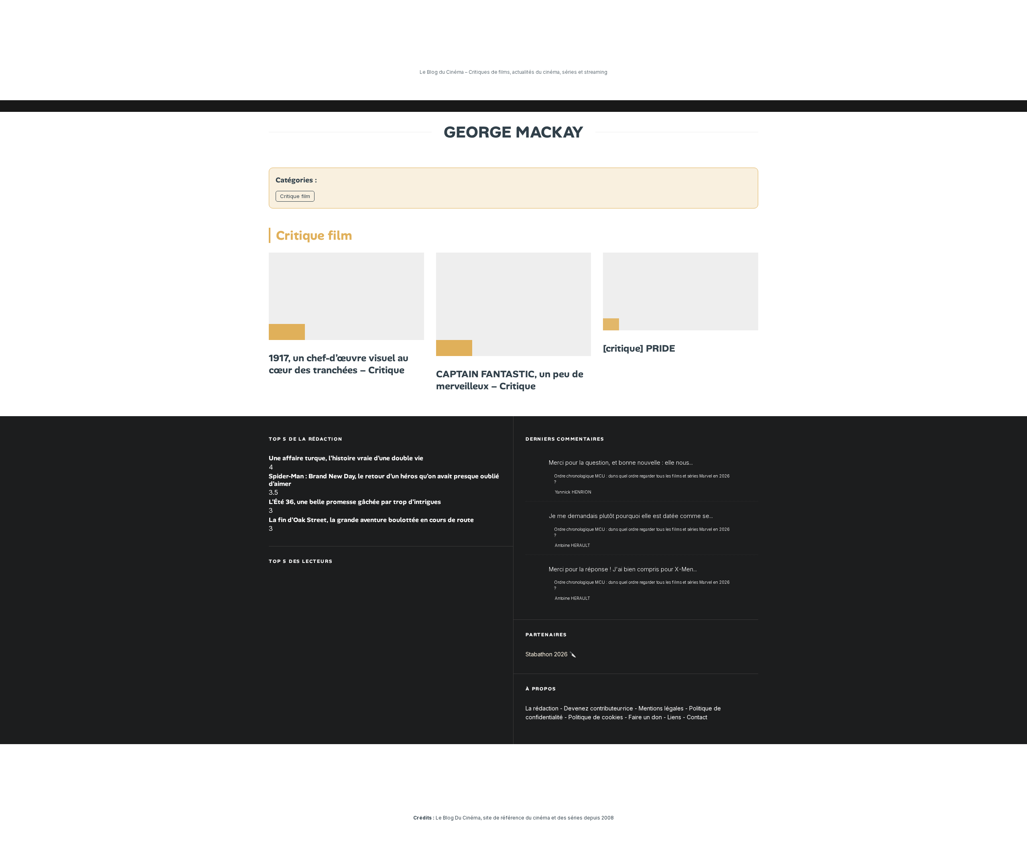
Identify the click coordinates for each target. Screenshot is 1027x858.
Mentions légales (661, 708)
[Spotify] (740, 106)
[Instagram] (680, 106)
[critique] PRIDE (639, 348)
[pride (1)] (680, 291)
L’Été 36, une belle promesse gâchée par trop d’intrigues (355, 502)
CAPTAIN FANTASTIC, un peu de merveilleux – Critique (509, 380)
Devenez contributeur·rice (598, 708)
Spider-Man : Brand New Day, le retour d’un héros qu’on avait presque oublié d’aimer (384, 480)
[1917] (346, 296)
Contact (697, 717)
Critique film (295, 196)
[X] (668, 106)
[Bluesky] (716, 106)
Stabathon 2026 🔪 (551, 654)
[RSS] (752, 106)
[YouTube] (692, 106)
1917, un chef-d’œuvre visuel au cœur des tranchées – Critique (338, 364)
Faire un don (645, 717)
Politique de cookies (595, 717)
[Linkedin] (704, 106)
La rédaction (542, 708)
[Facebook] (656, 106)
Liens (674, 717)
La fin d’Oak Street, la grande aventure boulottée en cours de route (371, 520)
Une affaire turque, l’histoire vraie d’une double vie (346, 458)
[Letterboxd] (728, 106)
